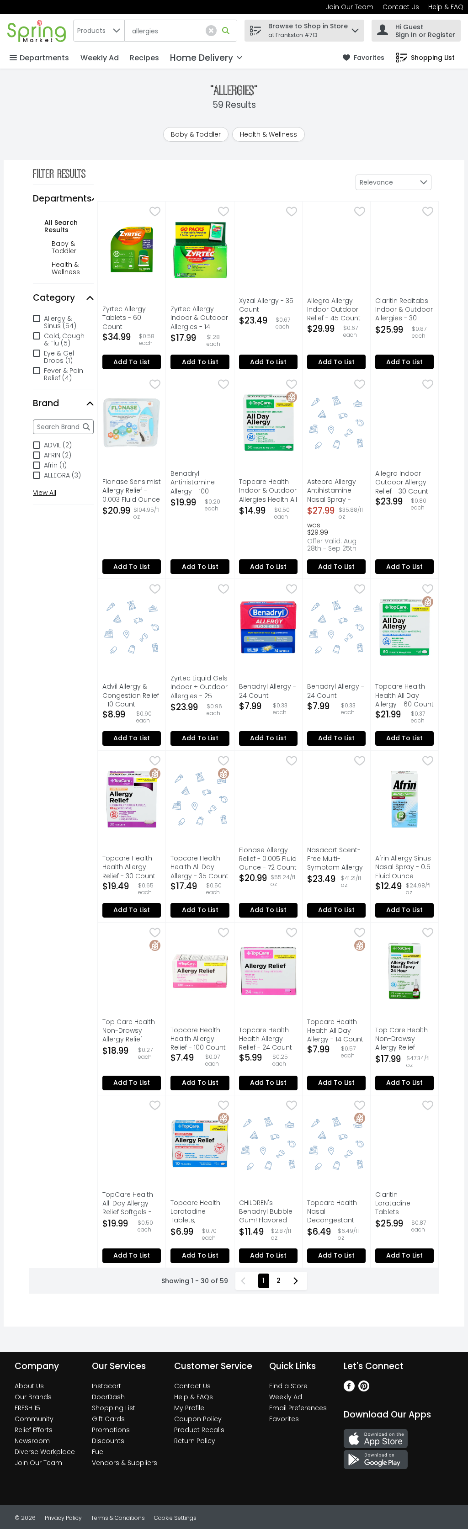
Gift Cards (108, 1418)
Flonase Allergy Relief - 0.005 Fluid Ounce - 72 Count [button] (268, 859)
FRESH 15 (27, 1407)
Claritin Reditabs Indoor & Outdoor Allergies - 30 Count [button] (404, 310)
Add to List (131, 361)
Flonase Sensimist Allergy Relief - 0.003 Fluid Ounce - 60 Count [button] (131, 491)
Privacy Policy (63, 1518)
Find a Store (288, 1386)
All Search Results (61, 226)
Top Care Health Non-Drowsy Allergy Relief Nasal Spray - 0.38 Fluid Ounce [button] (404, 1039)
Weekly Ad (99, 58)
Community (34, 1418)
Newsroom (32, 1440)
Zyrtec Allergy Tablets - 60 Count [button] (131, 318)
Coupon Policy (198, 1418)
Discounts (108, 1440)
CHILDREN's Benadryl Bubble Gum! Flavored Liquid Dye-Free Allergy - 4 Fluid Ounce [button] (268, 1212)
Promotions (111, 1429)
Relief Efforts (34, 1429)
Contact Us (401, 6)
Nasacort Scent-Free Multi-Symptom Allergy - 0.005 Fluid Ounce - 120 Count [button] (336, 859)
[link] (363, 58)
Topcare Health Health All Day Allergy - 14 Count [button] (336, 1031)
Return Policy (194, 1440)
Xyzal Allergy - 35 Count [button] (268, 305)
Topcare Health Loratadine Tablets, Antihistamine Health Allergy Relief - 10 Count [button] (199, 1212)
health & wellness (66, 268)
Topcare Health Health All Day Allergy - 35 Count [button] (199, 867)
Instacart (106, 1386)
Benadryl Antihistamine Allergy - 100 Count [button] (199, 483)
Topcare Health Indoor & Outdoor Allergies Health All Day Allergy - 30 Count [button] (268, 491)
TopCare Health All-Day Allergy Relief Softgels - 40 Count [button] (131, 1204)
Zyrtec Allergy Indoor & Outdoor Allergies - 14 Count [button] (199, 318)
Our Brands (33, 1397)
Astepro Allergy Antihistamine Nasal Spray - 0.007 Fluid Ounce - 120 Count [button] (336, 491)
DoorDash (108, 1397)
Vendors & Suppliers (124, 1462)
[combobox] (98, 31)
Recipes (144, 58)
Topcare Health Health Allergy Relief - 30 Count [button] (131, 867)
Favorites (284, 1418)
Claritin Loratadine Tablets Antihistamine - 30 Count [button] (404, 1204)
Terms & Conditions (118, 1518)
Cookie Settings (175, 1518)
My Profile (189, 1407)
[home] (38, 30)
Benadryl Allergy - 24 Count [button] (268, 691)
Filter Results (59, 173)
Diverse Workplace (45, 1451)
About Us (29, 1386)
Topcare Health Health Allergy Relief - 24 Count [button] (268, 1039)
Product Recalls (199, 1429)
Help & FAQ (445, 6)
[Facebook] (349, 1389)
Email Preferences (298, 1407)
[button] (211, 30)
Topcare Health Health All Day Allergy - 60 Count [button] (404, 695)
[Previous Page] (245, 1281)
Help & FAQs (193, 1397)
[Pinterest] (363, 1389)
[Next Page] (297, 1281)
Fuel (98, 1451)
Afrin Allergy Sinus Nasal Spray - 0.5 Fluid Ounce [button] (404, 867)
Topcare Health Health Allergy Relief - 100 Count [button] (199, 1039)
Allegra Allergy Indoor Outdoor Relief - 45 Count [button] (336, 310)
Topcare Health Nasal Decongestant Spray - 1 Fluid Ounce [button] (336, 1212)
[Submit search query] (225, 30)
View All (44, 492)
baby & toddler (64, 247)
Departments (44, 58)
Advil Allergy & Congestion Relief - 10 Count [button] (131, 695)
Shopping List (113, 1407)
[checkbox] (155, 212)
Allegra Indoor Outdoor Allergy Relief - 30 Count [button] (404, 482)
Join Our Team (349, 6)
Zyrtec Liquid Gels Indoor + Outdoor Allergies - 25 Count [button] (199, 687)
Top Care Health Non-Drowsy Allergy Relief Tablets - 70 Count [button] (131, 1031)
